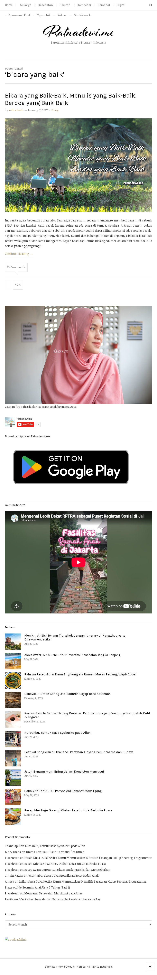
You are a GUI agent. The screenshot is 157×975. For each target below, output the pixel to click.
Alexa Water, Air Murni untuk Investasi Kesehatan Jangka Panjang (72, 655)
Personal (104, 5)
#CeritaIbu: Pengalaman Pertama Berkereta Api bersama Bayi (60, 899)
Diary (55, 110)
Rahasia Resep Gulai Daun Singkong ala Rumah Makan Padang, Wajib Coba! (80, 674)
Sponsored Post (19, 15)
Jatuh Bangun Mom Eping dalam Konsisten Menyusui (64, 771)
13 (16, 267)
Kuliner (62, 15)
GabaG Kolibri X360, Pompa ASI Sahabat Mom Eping (63, 791)
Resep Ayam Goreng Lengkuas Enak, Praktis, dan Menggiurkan (67, 870)
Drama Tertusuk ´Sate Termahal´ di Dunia (55, 852)
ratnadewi (16, 110)
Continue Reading (19, 254)
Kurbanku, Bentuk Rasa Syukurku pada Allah (57, 733)
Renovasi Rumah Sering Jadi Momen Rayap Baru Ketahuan (67, 694)
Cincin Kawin (14, 875)
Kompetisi (84, 5)
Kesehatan (45, 5)
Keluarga (25, 5)
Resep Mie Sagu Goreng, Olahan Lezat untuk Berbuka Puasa (68, 810)
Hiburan (65, 5)
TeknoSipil (12, 846)
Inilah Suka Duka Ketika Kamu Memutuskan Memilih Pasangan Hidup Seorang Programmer (87, 858)
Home (8, 5)
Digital (121, 5)
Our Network (82, 15)
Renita (9, 899)
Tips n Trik (43, 15)
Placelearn (12, 858)
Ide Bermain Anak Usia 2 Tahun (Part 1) (43, 887)
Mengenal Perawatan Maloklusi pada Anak (53, 893)
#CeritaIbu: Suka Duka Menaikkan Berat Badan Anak (63, 875)
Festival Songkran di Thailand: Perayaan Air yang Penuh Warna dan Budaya (78, 752)
